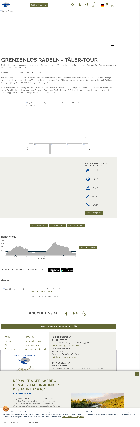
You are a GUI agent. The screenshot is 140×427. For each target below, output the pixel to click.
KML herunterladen (75, 225)
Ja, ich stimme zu (11, 423)
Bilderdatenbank (12, 349)
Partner (8, 341)
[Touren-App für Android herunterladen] (67, 270)
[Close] (137, 374)
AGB (7, 345)
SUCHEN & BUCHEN (39, 5)
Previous (27, 148)
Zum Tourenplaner (94, 213)
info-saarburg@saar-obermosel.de (68, 345)
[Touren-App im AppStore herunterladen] (54, 270)
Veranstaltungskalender (35, 349)
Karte (7, 337)
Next (89, 148)
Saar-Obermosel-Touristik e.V (41, 291)
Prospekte (29, 337)
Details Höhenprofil (88, 248)
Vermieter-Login (32, 345)
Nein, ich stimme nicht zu (30, 423)
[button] (6, 280)
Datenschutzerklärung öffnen (73, 417)
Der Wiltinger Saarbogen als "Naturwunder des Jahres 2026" (36, 385)
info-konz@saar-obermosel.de (66, 357)
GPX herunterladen (57, 225)
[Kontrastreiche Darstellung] (86, 5)
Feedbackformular (33, 341)
